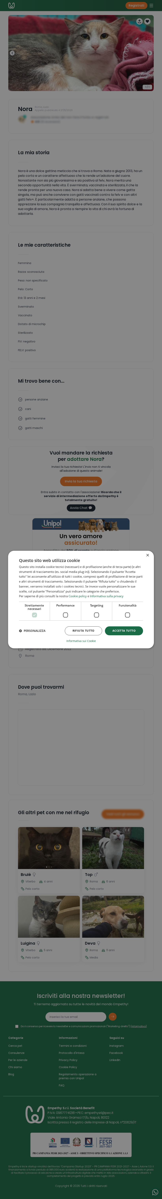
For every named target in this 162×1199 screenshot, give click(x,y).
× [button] (147, 555)
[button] (32, 631)
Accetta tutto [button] (124, 630)
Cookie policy (78, 596)
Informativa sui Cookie (81, 641)
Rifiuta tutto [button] (83, 630)
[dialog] (81, 599)
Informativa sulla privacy (106, 596)
